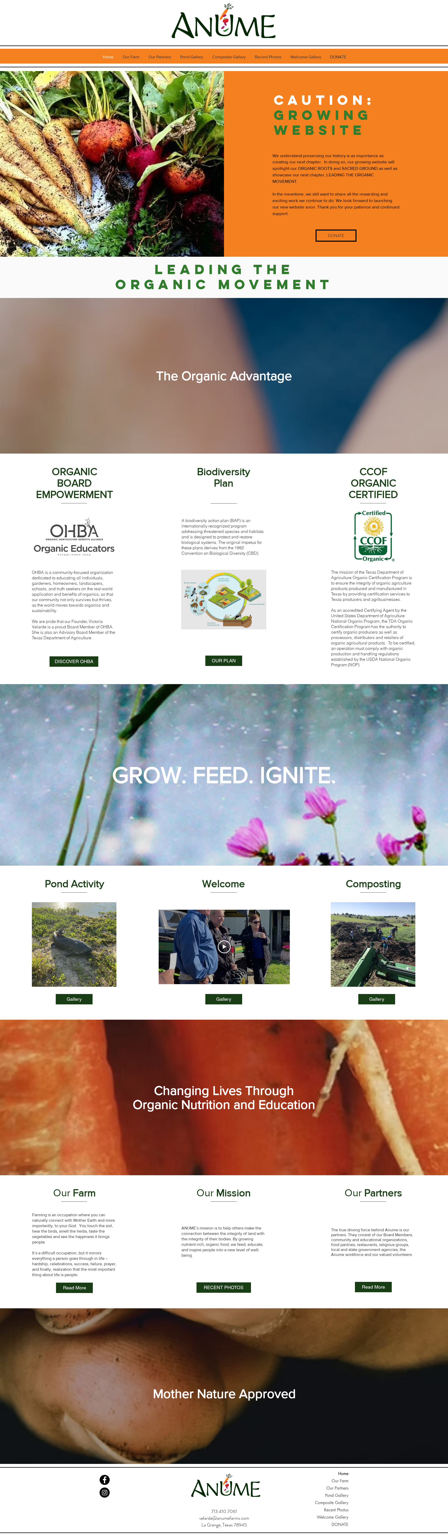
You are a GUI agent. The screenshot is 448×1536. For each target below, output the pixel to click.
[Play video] (224, 946)
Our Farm (340, 1481)
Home (343, 1473)
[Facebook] (105, 1480)
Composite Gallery (331, 1502)
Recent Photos (336, 1510)
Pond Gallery (336, 1495)
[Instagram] (105, 1493)
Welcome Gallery (332, 1517)
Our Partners (337, 1488)
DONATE (340, 1524)
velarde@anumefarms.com (224, 1518)
